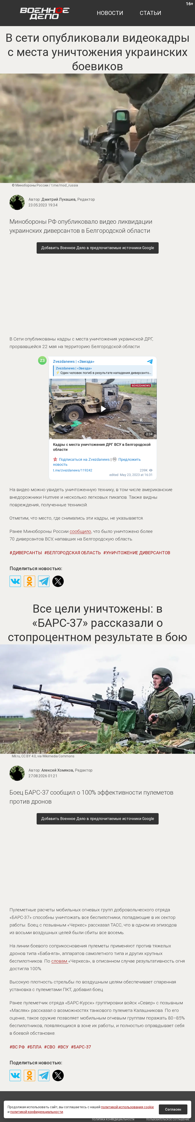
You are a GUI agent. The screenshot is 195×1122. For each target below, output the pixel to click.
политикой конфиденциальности (36, 1112)
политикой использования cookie (127, 1107)
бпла (36, 1046)
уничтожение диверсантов (138, 552)
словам (59, 961)
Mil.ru (16, 756)
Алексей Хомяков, (67, 770)
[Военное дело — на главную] (45, 13)
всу (64, 1046)
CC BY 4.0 (28, 756)
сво (51, 1046)
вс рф (18, 1046)
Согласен (173, 1109)
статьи (150, 13)
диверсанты (27, 552)
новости (110, 13)
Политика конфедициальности (113, 1119)
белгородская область (74, 552)
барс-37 (82, 1046)
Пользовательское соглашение (167, 1119)
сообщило (80, 531)
